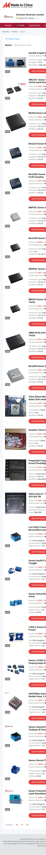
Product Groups (13, 39)
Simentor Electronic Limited (30, 14)
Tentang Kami (34, 25)
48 (27, 824)
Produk (21, 25)
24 (17, 825)
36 (22, 824)
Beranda (8, 25)
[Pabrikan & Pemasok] (17, 5)
